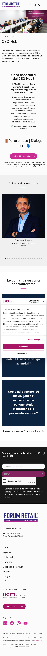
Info (5, 581)
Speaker (7, 562)
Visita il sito (10, 606)
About (6, 547)
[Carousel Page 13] (32, 258)
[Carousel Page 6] (16, 258)
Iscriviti (7, 474)
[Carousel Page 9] (23, 258)
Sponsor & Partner (13, 566)
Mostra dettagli (34, 340)
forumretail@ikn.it (15, 536)
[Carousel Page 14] (34, 258)
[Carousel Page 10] (25, 258)
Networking (9, 557)
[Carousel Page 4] (12, 258)
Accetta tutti (23, 346)
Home (4, 36)
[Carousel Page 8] (21, 258)
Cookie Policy (20, 633)
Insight (6, 576)
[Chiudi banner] (43, 301)
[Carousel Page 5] (14, 258)
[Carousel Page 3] (9, 258)
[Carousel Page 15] (37, 258)
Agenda (7, 552)
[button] (39, 5)
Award (6, 571)
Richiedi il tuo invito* (22, 156)
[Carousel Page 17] (41, 258)
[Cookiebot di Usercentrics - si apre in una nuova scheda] (29, 301)
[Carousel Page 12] (30, 258)
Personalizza (22, 353)
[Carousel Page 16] (39, 258)
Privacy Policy (8, 633)
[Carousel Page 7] (19, 258)
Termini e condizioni (35, 633)
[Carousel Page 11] (28, 258)
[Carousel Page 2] (7, 258)
